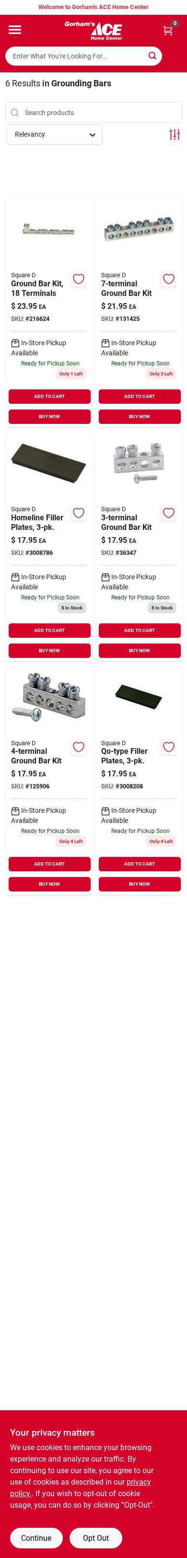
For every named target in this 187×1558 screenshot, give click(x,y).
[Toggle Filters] (174, 134)
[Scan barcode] (174, 56)
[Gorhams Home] (93, 31)
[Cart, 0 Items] (168, 30)
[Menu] (15, 29)
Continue (36, 1538)
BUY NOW (49, 416)
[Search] (153, 55)
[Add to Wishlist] (78, 279)
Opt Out (96, 1538)
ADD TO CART (49, 396)
